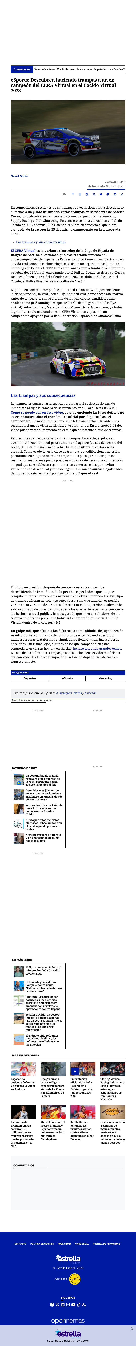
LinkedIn (90, 693)
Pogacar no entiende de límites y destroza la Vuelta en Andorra (23, 1084)
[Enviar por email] (72, 194)
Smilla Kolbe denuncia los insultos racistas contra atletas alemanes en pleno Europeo (82, 1130)
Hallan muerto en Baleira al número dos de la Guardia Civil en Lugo (43, 970)
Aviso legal (82, 1244)
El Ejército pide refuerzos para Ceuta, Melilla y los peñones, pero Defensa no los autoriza (42, 1040)
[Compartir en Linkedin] (114, 194)
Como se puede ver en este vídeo (37, 412)
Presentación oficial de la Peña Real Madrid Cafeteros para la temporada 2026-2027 (81, 1087)
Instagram (65, 693)
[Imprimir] (79, 194)
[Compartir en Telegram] (107, 194)
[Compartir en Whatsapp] (121, 194)
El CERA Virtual (23, 250)
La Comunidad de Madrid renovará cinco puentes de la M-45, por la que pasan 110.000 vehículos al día (43, 780)
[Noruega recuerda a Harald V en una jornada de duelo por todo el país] (19, 838)
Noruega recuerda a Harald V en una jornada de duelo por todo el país (43, 838)
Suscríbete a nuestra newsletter (31, 700)
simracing (106, 678)
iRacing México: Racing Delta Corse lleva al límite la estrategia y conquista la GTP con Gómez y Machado (112, 1089)
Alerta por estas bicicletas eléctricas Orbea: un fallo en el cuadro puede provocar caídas (44, 824)
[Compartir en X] (93, 194)
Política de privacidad (106, 1244)
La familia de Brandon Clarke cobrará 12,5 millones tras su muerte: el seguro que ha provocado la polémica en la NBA (22, 1134)
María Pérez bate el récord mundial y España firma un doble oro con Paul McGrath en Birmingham (53, 1130)
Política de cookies (42, 1244)
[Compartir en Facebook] (86, 194)
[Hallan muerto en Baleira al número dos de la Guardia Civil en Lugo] (19, 971)
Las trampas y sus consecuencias (41, 242)
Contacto (20, 1244)
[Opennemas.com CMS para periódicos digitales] (68, 1324)
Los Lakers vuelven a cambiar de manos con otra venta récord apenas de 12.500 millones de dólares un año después (112, 1132)
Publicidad (64, 1244)
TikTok (77, 693)
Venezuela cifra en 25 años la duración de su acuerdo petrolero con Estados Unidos (82, 69)
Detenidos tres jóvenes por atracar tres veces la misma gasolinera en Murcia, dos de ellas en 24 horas (44, 795)
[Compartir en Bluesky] (100, 194)
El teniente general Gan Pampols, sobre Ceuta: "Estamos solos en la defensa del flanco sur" (44, 986)
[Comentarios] (65, 194)
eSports (67, 678)
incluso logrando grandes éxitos (97, 648)
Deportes (29, 678)
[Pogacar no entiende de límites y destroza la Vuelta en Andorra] (23, 1069)
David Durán (20, 176)
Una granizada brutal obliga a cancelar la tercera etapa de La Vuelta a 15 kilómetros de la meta (52, 1087)
